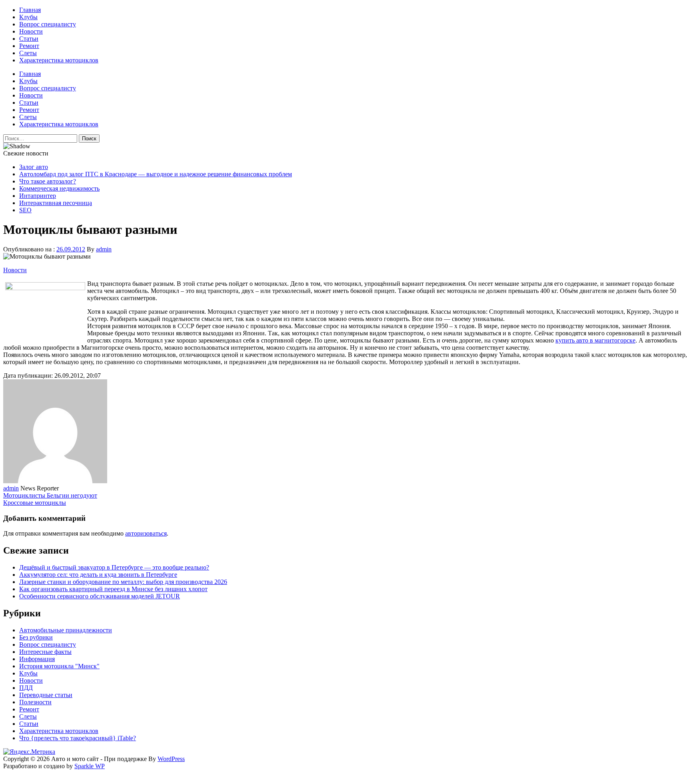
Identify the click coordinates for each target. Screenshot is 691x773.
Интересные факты (45, 651)
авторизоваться (146, 533)
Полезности (35, 702)
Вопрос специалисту (47, 24)
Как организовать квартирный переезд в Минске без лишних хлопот (113, 589)
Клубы (28, 17)
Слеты (28, 53)
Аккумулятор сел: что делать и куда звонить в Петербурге (98, 574)
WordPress (171, 758)
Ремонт (29, 45)
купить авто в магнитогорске (595, 340)
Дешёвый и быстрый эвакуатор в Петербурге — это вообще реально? (114, 567)
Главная (30, 9)
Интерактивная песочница (55, 202)
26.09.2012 (70, 249)
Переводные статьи (45, 694)
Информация (37, 658)
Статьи (28, 38)
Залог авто (33, 166)
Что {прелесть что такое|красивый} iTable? (77, 738)
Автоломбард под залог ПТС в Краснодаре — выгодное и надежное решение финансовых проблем (155, 174)
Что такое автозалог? (47, 181)
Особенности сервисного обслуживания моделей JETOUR (99, 596)
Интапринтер (37, 195)
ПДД (26, 687)
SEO (25, 210)
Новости (31, 31)
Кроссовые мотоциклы (34, 502)
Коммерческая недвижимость (59, 188)
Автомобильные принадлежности (65, 630)
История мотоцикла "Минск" (59, 666)
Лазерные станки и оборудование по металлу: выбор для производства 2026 (123, 581)
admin (104, 249)
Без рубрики (36, 637)
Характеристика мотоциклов (58, 60)
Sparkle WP (89, 766)
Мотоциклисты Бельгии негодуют (50, 495)
